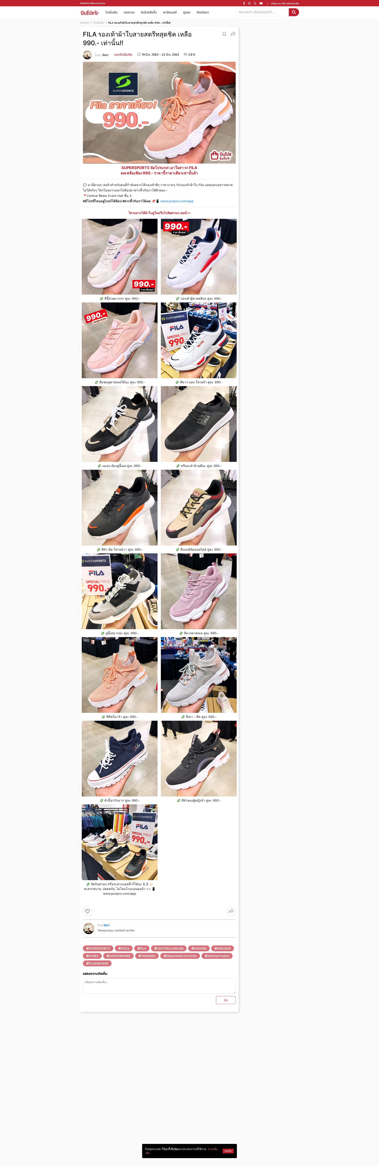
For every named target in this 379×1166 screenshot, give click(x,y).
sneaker (224, 948)
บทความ (129, 12)
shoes (94, 956)
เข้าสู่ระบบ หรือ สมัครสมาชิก (285, 3)
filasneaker (98, 963)
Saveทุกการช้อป (218, 956)
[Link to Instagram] (249, 3)
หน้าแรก (84, 23)
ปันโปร (125, 948)
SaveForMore (119, 956)
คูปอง (186, 12)
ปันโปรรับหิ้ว (149, 12)
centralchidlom (170, 948)
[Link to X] (255, 3)
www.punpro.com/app (177, 201)
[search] (294, 12)
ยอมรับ (228, 1150)
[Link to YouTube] (261, 3)
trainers (148, 956)
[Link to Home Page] (89, 12)
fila (143, 948)
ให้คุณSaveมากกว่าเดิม (181, 956)
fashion (200, 948)
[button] (233, 33)
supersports (99, 948)
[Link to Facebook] (244, 3)
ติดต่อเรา (203, 12)
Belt (105, 54)
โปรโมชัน (111, 12)
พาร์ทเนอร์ (170, 12)
